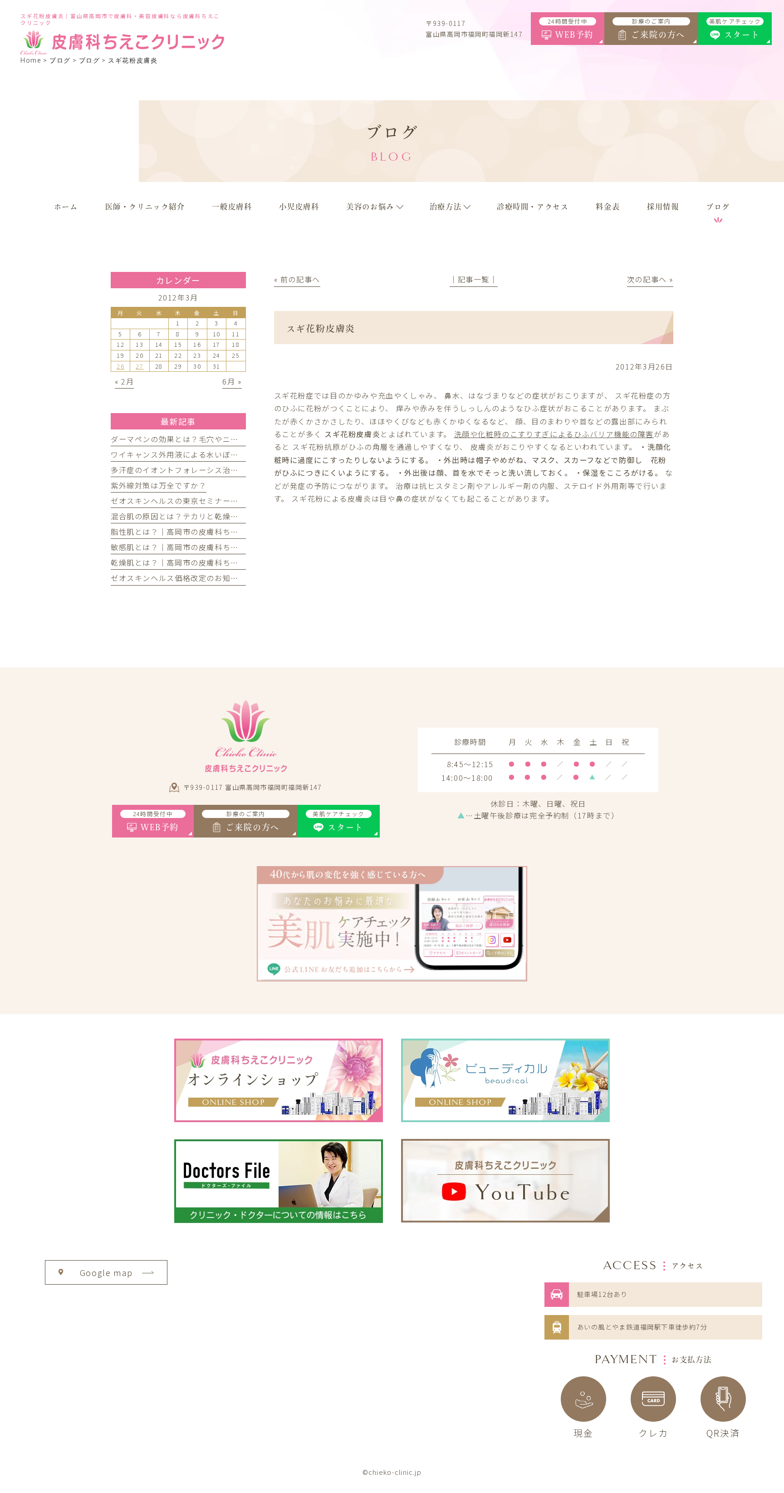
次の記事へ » (650, 279)
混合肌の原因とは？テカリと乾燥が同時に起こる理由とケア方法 (227, 516)
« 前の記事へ (297, 279)
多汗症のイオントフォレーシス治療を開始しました (202, 469)
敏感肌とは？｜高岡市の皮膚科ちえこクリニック (199, 547)
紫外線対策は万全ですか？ (158, 485)
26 (120, 366)
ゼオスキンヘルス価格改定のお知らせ (179, 577)
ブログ (89, 60)
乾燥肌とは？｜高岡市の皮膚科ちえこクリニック (199, 562)
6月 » (231, 381)
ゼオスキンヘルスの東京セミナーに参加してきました (207, 500)
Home (30, 60)
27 (139, 366)
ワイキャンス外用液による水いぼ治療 (179, 454)
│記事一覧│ (474, 279)
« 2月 (124, 381)
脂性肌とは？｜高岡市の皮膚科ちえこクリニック (199, 531)
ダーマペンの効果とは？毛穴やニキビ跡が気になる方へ (211, 439)
